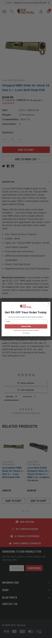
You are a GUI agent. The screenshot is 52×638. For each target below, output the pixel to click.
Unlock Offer (26, 326)
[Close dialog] (48, 303)
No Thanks (26, 333)
